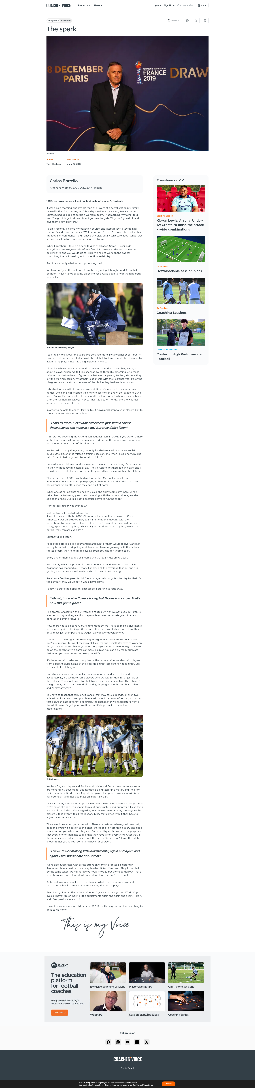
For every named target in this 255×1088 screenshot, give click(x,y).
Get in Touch (127, 1068)
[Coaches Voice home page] (59, 5)
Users (97, 5)
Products (83, 5)
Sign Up (168, 5)
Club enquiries (185, 5)
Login (155, 5)
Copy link (175, 21)
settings (149, 1085)
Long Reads (53, 21)
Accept (168, 1084)
